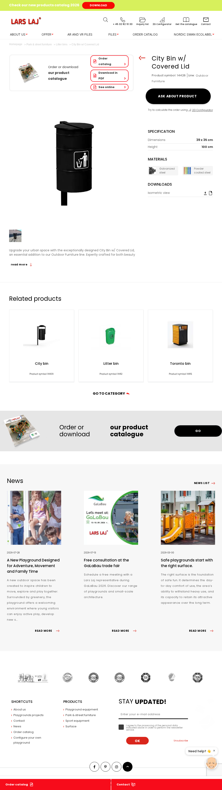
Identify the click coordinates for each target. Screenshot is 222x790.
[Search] (105, 19)
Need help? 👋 (199, 751)
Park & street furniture (80, 715)
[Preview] (210, 193)
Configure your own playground (27, 740)
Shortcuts (22, 701)
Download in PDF (108, 75)
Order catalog (104, 61)
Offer (46, 34)
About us (17, 34)
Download (98, 5)
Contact (123, 784)
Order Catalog (145, 34)
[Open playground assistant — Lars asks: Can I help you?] (212, 763)
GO (198, 431)
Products (72, 701)
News (17, 726)
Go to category (109, 393)
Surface (71, 726)
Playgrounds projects (28, 715)
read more (19, 264)
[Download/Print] (205, 193)
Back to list (142, 57)
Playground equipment (81, 709)
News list (202, 483)
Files (112, 34)
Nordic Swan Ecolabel (193, 34)
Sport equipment (77, 721)
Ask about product (178, 96)
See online (106, 87)
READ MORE (43, 631)
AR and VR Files (79, 34)
